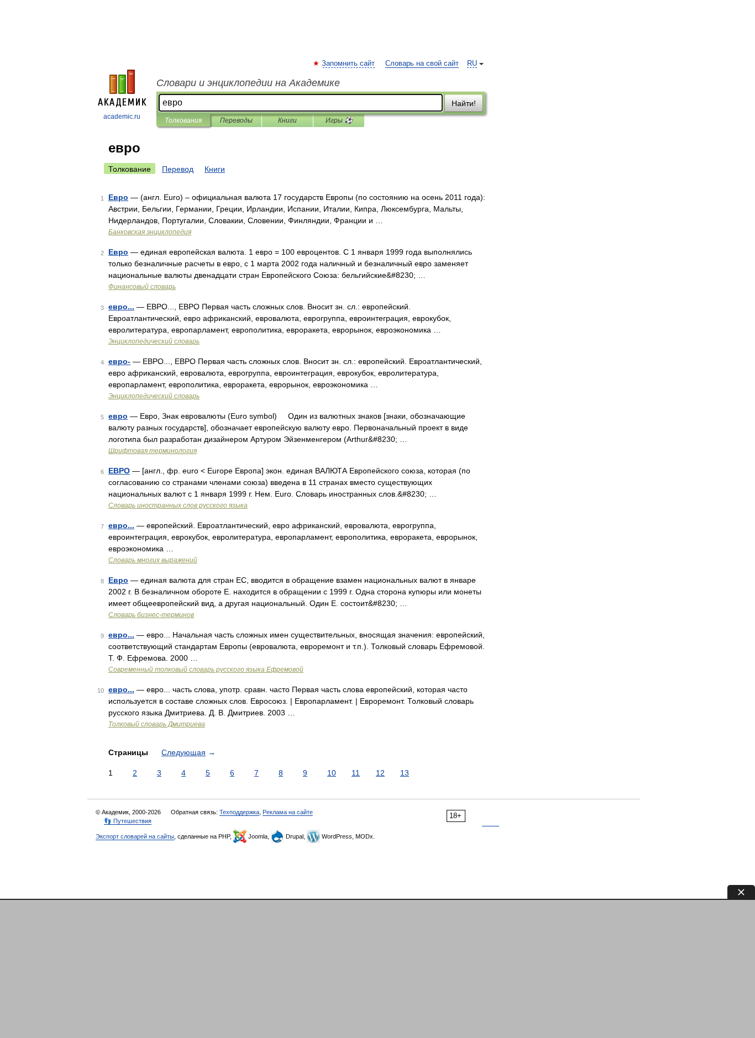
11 (356, 772)
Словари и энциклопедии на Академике (248, 82)
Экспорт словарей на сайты (135, 836)
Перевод (177, 169)
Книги (287, 120)
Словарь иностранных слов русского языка (178, 505)
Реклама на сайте (288, 812)
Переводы (236, 120)
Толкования (183, 120)
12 (380, 772)
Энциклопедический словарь (154, 341)
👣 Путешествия (127, 821)
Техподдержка (239, 812)
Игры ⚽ (339, 120)
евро (118, 416)
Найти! (464, 103)
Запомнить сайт (349, 63)
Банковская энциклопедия (149, 232)
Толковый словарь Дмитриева (156, 724)
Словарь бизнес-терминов (151, 615)
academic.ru (121, 116)
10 (331, 772)
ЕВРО (119, 470)
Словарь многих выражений (152, 560)
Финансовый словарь (142, 287)
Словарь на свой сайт (422, 63)
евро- (119, 361)
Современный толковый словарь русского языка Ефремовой (205, 669)
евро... (121, 306)
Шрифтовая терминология (152, 451)
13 (404, 772)
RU (472, 63)
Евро (118, 197)
